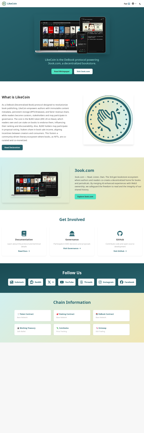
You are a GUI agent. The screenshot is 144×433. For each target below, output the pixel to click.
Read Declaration (12, 147)
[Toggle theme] (140, 4)
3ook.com (84, 170)
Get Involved (72, 219)
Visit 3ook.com (83, 71)
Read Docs (22, 251)
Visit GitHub (119, 251)
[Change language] (134, 4)
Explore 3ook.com (85, 196)
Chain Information (72, 302)
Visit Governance (70, 248)
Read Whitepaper (62, 71)
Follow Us (72, 272)
